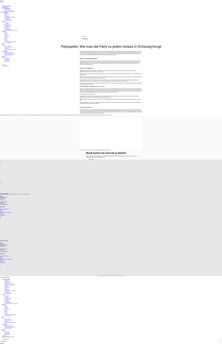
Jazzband (6, 296)
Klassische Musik (8, 298)
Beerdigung (7, 289)
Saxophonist (7, 309)
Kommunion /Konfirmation (10, 284)
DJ (3, 316)
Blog (1, 211)
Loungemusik (7, 300)
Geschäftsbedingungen (4, 209)
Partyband (7, 295)
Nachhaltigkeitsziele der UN (10, 322)
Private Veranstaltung (9, 283)
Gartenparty (7, 291)
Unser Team (2, 215)
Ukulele (6, 313)
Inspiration (4, 324)
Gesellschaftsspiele (88, 54)
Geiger (6, 311)
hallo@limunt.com (3, 202)
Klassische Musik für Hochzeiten (11, 303)
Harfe (6, 312)
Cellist (6, 310)
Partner (1, 213)
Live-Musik (109, 88)
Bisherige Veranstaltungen (10, 326)
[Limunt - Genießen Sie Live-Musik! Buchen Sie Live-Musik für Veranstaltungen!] (2, 1)
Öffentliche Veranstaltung (10, 290)
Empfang (6, 285)
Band (3, 294)
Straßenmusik (7, 299)
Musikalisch (82, 94)
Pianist (6, 306)
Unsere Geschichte (8, 320)
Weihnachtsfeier (8, 281)
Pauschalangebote (8, 293)
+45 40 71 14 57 (3, 201)
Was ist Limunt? (8, 319)
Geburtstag (7, 287)
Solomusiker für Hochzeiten (10, 314)
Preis (6, 323)
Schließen (2, 343)
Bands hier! (110, 115)
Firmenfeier (7, 9)
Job (0, 216)
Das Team (7, 321)
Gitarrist (6, 308)
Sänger (6, 305)
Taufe (6, 288)
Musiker (4, 304)
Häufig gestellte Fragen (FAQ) (6, 212)
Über (3, 318)
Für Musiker (2, 214)
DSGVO (1, 210)
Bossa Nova (7, 301)
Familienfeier (84, 52)
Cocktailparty (7, 292)
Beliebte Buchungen (9, 325)
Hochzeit (6, 7)
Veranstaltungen (6, 6)
